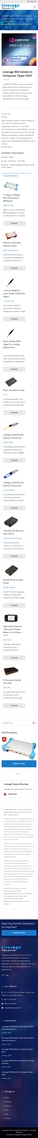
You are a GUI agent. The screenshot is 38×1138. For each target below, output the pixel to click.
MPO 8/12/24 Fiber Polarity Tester (12, 244)
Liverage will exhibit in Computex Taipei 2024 (17, 1073)
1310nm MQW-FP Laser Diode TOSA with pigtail (14, 293)
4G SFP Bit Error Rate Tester (13, 581)
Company (8, 1102)
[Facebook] (2, 975)
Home (7, 21)
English (33, 1)
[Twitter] (5, 975)
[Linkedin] (7, 975)
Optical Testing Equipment (11, 893)
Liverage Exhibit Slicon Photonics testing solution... (18, 1062)
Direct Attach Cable (21, 896)
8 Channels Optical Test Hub (12, 681)
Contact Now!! (19, 933)
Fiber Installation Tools (13, 390)
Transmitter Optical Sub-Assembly (13, 898)
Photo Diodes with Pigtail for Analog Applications (12, 344)
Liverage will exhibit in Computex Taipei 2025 (17, 24)
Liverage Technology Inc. (22, 1130)
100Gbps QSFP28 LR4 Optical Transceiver (13, 484)
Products (8, 1106)
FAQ (6, 1114)
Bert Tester (18, 891)
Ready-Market (27, 1135)
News (12, 21)
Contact (8, 1118)
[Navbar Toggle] (34, 6)
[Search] (33, 723)
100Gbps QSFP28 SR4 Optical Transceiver (13, 436)
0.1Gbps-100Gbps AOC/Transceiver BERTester (11, 198)
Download (12, 794)
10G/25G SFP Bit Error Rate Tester (13, 532)
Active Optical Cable (9, 896)
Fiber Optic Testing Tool (26, 893)
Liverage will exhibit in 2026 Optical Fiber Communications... (18, 1027)
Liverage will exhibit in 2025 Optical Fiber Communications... (18, 1039)
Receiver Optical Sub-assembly (12, 901)
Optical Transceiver (9, 891)
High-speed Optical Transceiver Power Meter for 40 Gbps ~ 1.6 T (13, 631)
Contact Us (7, 904)
